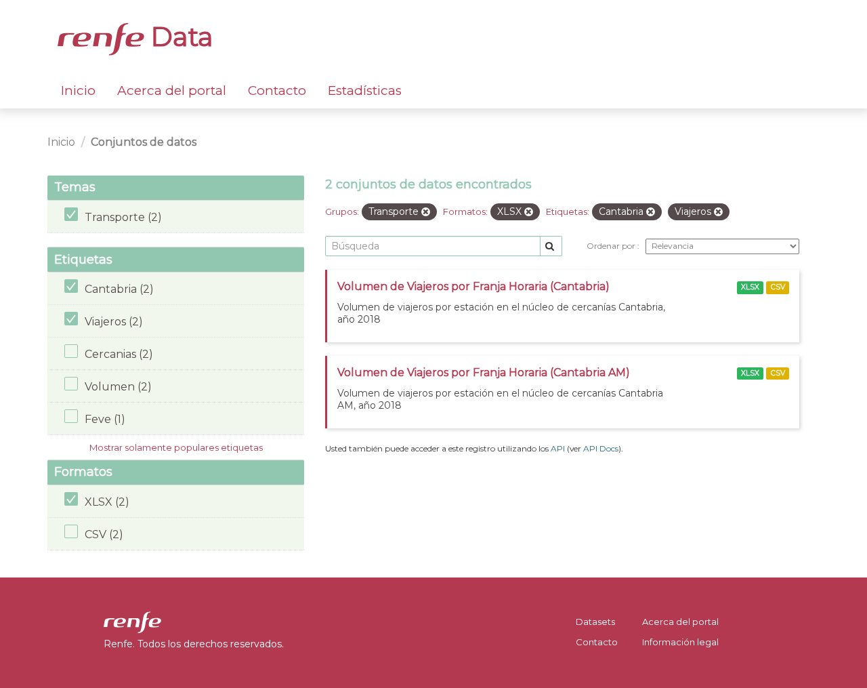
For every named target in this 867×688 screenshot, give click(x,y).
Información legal (680, 641)
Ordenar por (612, 246)
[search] (551, 246)
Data (178, 36)
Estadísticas (365, 90)
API (558, 448)
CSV (778, 287)
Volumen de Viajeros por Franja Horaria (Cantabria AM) (483, 372)
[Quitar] (425, 212)
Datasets (595, 621)
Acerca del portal (171, 90)
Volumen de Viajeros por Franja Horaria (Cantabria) (473, 286)
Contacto (277, 90)
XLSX (750, 287)
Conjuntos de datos (143, 142)
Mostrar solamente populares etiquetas (176, 447)
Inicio (78, 90)
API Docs (600, 448)
